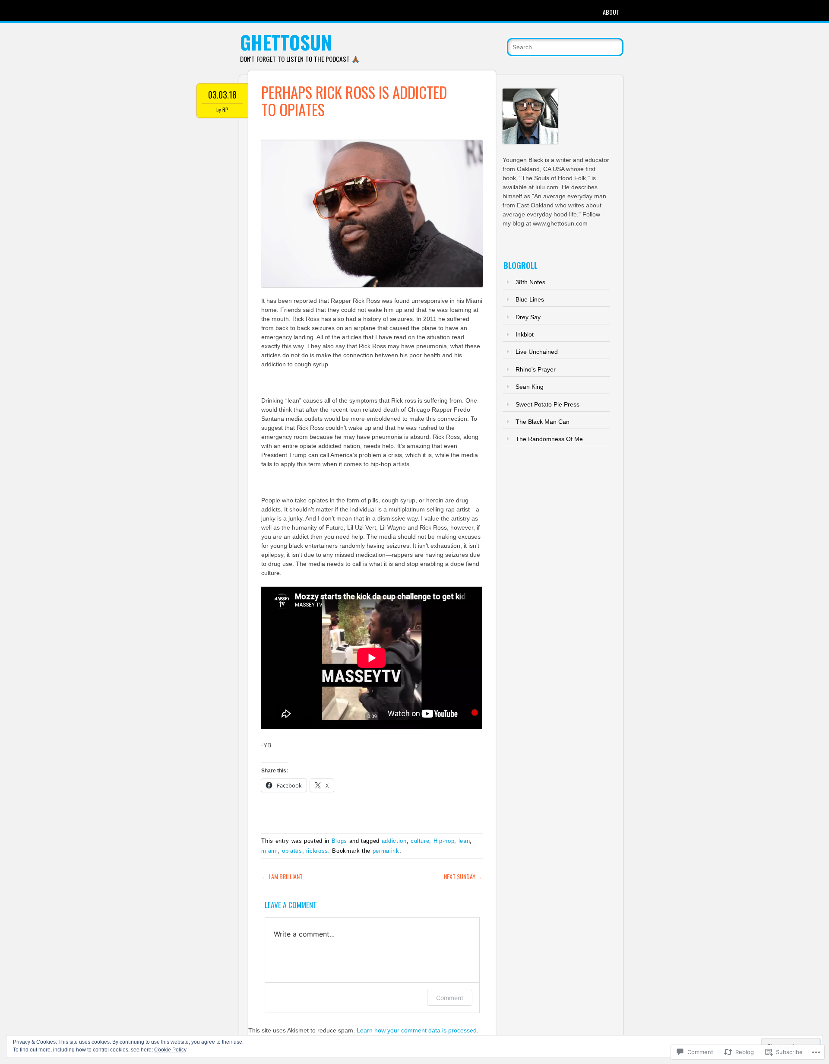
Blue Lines (530, 299)
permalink (386, 851)
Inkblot (525, 334)
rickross (317, 851)
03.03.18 (222, 94)
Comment (449, 997)
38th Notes (530, 282)
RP (225, 109)
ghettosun (286, 42)
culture (420, 841)
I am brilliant (282, 876)
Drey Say (528, 317)
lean (464, 841)
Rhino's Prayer (536, 369)
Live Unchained (537, 351)
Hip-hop (444, 841)
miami (269, 851)
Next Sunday (463, 876)
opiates (292, 851)
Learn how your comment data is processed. (417, 1030)
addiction (394, 841)
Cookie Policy (170, 1050)
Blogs (339, 841)
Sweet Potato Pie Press (547, 404)
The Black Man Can (543, 421)
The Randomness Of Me (549, 438)
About (611, 11)
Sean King (530, 386)
